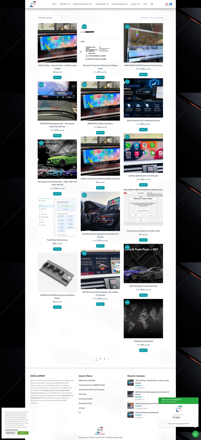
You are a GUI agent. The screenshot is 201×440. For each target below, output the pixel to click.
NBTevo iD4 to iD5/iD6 (87, 380)
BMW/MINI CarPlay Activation (100, 123)
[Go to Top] (198, 437)
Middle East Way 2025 (143, 341)
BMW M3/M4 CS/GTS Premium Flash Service (143, 65)
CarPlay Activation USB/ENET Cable (92, 385)
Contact (82, 408)
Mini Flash (82, 394)
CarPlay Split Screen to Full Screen (143, 176)
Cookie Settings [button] (11, 430)
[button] (178, 412)
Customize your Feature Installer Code (143, 231)
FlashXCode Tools (85, 403)
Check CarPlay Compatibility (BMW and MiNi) (100, 179)
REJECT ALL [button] (10, 433)
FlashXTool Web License (57, 240)
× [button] (197, 399)
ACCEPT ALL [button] (23, 433)
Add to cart (57, 77)
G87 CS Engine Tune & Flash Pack (143, 286)
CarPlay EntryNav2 (86, 399)
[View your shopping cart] (152, 4)
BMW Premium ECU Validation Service (143, 120)
